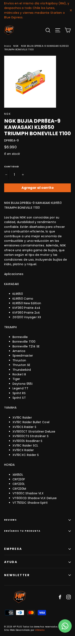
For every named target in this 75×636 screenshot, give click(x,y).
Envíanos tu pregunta (22, 531)
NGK (16, 46)
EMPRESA (13, 549)
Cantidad (11, 166)
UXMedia (40, 630)
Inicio (7, 46)
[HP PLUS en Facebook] (60, 596)
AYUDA (11, 562)
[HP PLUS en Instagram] (68, 596)
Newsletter (17, 575)
